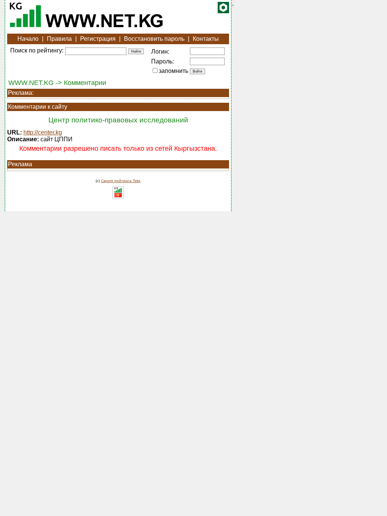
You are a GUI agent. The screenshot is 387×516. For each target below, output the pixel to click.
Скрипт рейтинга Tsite (121, 181)
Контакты (206, 39)
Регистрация (98, 39)
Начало (28, 39)
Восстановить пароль (154, 39)
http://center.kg (42, 132)
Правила (59, 39)
